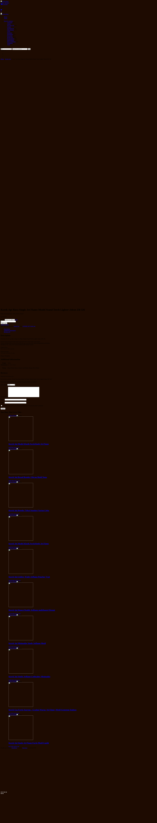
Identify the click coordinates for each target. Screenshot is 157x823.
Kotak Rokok (10, 38)
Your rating (4, 384)
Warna (3, 319)
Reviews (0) (7, 332)
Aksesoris (9, 22)
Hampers (9, 33)
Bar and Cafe (10, 25)
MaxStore (24, 748)
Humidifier (10, 34)
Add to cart (4, 323)
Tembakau (10, 43)
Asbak (9, 24)
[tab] (80, 329)
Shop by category (8, 21)
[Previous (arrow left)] (1, 793)
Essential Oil (10, 28)
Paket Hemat (10, 40)
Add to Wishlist (13, 415)
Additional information (10, 330)
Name (3, 399)
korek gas (32, 326)
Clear (16, 319)
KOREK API (26, 326)
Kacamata (9, 36)
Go (29, 49)
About (5, 18)
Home (5, 17)
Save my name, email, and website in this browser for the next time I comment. (23, 405)
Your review (4, 396)
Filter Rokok (10, 30)
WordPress (14, 748)
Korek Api (10, 37)
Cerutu (9, 27)
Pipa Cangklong (11, 41)
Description (7, 329)
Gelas (8, 31)
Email (3, 402)
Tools (8, 44)
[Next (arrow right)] (3, 793)
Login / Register (5, 3)
